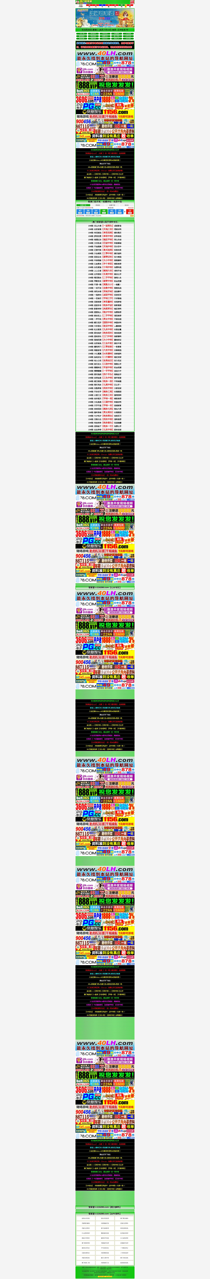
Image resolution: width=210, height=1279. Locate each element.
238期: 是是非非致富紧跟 (104, 305)
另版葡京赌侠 (86, 1223)
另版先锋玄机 (86, 1258)
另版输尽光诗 (105, 1243)
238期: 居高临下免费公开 (104, 426)
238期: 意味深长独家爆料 (104, 336)
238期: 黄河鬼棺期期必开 (104, 374)
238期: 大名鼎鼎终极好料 (104, 402)
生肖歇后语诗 (124, 1233)
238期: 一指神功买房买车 (104, 295)
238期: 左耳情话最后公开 (104, 274)
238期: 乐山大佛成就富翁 (104, 225)
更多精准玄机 (124, 1262)
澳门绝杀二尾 (86, 1262)
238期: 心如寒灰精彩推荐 (104, 263)
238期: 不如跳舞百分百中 (104, 246)
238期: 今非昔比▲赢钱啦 (104, 326)
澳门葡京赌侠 (124, 1218)
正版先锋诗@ (86, 1253)
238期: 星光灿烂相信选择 (104, 333)
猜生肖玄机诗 (105, 1218)
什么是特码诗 (86, 1233)
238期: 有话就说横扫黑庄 (104, 232)
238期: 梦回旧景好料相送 (104, 236)
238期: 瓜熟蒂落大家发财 (104, 388)
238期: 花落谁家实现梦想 (104, 301)
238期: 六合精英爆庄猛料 (104, 253)
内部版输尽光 (105, 1223)
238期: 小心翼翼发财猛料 (104, 353)
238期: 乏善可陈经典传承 (104, 250)
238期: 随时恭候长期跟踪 (104, 412)
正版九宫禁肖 (124, 1223)
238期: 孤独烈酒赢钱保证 (104, 339)
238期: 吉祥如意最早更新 (104, 377)
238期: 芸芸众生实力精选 (104, 257)
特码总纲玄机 (124, 1228)
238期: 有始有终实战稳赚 (104, 422)
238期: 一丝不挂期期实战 (104, 288)
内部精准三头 (105, 1262)
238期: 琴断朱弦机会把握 (104, 281)
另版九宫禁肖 (86, 1228)
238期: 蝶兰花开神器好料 (104, 322)
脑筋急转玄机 (105, 1233)
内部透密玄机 (105, 1253)
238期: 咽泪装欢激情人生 (104, 277)
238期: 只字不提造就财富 (104, 405)
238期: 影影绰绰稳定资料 (104, 308)
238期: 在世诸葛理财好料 (104, 229)
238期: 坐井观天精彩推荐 (104, 398)
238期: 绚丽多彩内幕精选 (104, 350)
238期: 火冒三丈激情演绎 (104, 395)
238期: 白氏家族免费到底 (104, 267)
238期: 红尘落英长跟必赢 (104, 329)
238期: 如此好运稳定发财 (104, 357)
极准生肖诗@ (86, 1248)
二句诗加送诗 (124, 1253)
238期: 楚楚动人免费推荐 (104, 312)
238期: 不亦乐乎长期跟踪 (104, 391)
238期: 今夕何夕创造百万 (104, 415)
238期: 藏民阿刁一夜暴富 (104, 346)
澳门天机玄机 (124, 1258)
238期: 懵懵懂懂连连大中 (104, 371)
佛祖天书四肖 (86, 1238)
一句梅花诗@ (124, 1248)
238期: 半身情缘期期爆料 (104, 260)
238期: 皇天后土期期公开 (104, 364)
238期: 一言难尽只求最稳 (104, 298)
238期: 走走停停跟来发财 (104, 429)
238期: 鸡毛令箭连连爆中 (104, 291)
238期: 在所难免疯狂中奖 (104, 343)
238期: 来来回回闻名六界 (104, 409)
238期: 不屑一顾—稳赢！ (104, 284)
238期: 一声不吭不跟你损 (104, 319)
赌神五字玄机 (105, 1238)
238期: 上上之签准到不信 (104, 270)
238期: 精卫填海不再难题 (104, 381)
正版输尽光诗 (124, 1243)
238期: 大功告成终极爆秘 (104, 243)
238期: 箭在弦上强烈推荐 (104, 315)
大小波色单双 (124, 1238)
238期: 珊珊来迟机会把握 (104, 367)
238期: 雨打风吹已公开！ (104, 384)
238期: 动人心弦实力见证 (104, 360)
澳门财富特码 (86, 1243)
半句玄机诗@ (105, 1248)
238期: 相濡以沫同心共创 (104, 239)
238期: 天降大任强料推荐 (104, 419)
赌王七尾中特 (105, 1258)
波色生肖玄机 (86, 1218)
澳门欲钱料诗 (105, 1228)
